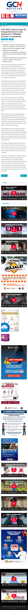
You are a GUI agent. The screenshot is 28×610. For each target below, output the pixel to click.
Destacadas (4, 39)
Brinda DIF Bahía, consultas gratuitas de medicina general (5, 175)
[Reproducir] (3, 198)
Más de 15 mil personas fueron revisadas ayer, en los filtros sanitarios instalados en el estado (24, 175)
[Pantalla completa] (25, 198)
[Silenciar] (22, 198)
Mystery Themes (13, 608)
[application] (14, 193)
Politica (11, 39)
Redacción (13, 41)
